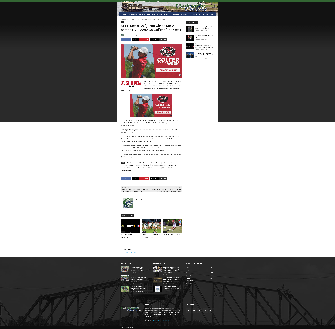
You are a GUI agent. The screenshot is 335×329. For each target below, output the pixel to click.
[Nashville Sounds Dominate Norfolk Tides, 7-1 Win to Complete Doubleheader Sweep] (151, 226)
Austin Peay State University (169, 162)
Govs (176, 165)
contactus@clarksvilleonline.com (161, 320)
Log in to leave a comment (128, 252)
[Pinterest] (206, 1)
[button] (212, 14)
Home (122, 19)
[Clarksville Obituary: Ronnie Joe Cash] (190, 38)
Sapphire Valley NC (126, 170)
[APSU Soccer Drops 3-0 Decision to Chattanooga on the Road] (172, 226)
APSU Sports (158, 162)
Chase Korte (154, 83)
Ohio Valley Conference (151, 167)
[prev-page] (122, 242)
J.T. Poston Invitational (138, 167)
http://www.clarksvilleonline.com (142, 202)
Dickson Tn (146, 165)
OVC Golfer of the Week (167, 167)
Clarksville (131, 165)
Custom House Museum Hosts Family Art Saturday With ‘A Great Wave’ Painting (172, 288)
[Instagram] (203, 1)
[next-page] (125, 242)
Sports (126, 19)
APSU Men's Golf (149, 162)
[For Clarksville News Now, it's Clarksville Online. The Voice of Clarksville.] (131, 309)
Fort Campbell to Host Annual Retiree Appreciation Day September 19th (171, 279)
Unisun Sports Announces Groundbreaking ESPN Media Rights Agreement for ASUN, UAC (130, 236)
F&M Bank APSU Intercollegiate (158, 165)
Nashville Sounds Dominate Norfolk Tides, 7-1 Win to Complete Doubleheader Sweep (151, 236)
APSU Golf (141, 162)
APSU (127, 162)
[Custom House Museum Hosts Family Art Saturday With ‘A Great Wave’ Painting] (157, 289)
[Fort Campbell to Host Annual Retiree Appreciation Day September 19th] (157, 280)
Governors (170, 165)
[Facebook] (201, 1)
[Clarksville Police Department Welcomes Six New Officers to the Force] (190, 55)
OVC (159, 167)
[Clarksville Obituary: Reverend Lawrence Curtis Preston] (190, 29)
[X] (211, 1)
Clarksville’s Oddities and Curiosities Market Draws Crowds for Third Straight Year (140, 268)
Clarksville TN (139, 165)
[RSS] (208, 1)
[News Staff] (122, 35)
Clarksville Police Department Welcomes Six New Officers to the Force (204, 54)
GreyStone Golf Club (126, 167)
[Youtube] (213, 1)
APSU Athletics (133, 162)
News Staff (127, 35)
